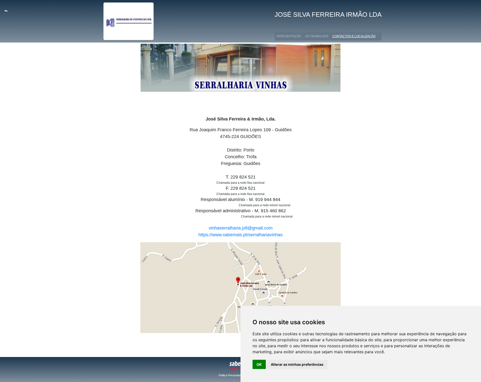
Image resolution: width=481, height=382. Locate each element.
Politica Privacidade (230, 375)
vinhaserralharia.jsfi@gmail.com (241, 228)
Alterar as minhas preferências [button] (297, 364)
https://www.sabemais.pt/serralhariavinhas (240, 234)
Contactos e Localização (355, 36)
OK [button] (259, 364)
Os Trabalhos (316, 36)
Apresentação (289, 36)
